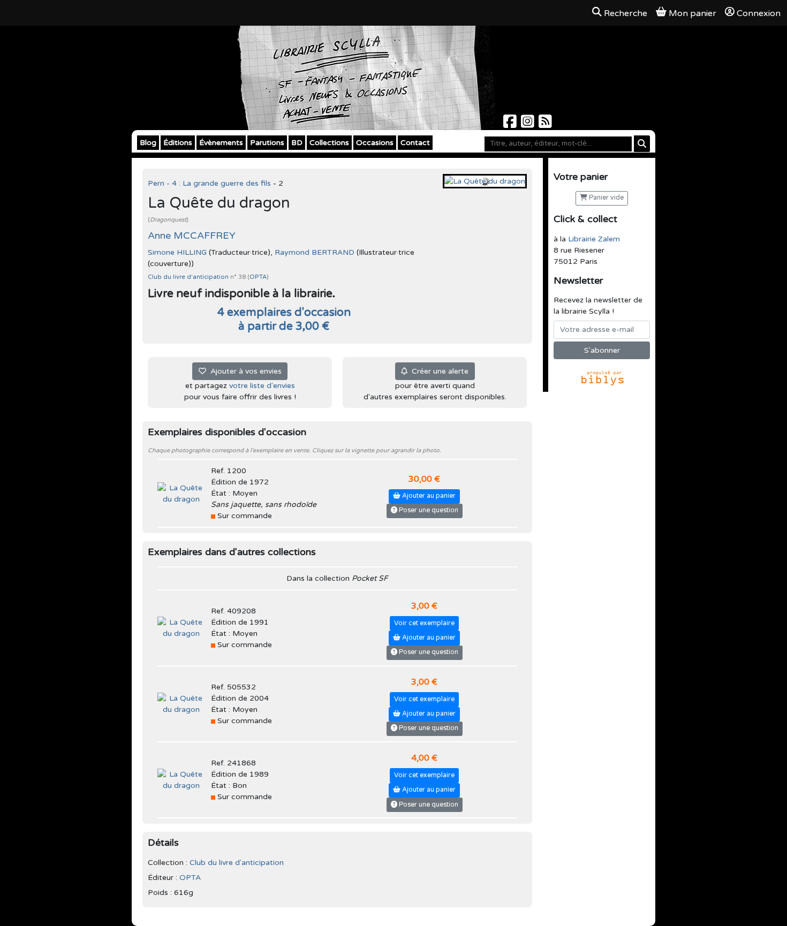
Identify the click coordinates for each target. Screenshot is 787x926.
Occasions (375, 142)
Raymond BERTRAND (314, 252)
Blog (148, 142)
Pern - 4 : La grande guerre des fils (210, 183)
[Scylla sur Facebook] (511, 124)
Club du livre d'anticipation (189, 277)
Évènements (221, 142)
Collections (329, 142)
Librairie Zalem (594, 239)
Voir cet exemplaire (424, 623)
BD (296, 142)
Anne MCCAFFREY (192, 235)
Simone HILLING (177, 252)
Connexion (759, 13)
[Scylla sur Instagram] (529, 124)
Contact (415, 142)
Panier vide (605, 198)
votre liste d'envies (262, 385)
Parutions (267, 142)
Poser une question (427, 510)
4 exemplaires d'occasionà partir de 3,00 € (284, 319)
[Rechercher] (642, 143)
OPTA (258, 277)
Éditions (177, 142)
